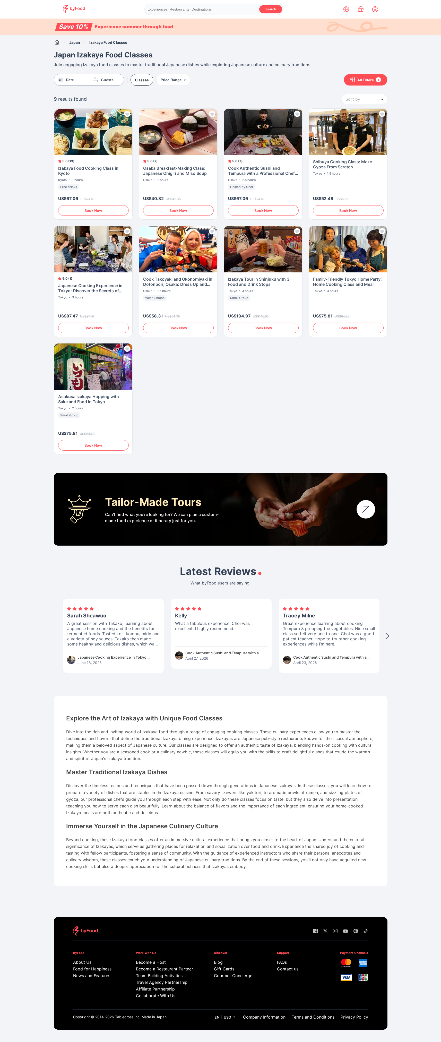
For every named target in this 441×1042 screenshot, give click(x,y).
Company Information (264, 1017)
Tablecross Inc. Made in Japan (141, 1017)
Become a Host (151, 962)
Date (70, 80)
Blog (218, 962)
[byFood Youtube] (345, 931)
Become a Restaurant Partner (164, 968)
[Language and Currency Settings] (346, 9)
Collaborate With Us (155, 995)
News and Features (91, 975)
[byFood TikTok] (365, 931)
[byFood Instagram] (335, 931)
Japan (74, 42)
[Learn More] (366, 509)
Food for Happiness (92, 968)
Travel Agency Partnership (161, 982)
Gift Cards (224, 968)
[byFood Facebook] (316, 931)
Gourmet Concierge (233, 975)
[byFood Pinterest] (356, 931)
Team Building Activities (159, 975)
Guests (107, 80)
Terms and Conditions (313, 1017)
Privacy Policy (354, 1017)
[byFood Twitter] (325, 931)
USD (227, 1017)
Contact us (287, 968)
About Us (82, 962)
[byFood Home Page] (74, 11)
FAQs (282, 962)
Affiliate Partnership (155, 989)
